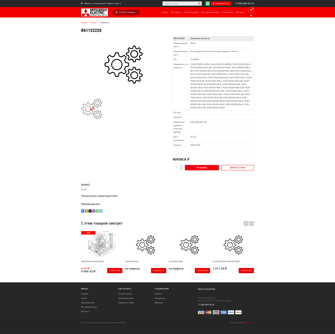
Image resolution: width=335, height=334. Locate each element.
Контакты (85, 311)
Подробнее (114, 271)
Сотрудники (160, 298)
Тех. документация (89, 307)
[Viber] (93, 211)
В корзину (202, 167)
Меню (84, 289)
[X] (90, 211)
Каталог (94, 23)
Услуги (84, 298)
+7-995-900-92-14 (244, 3)
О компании (162, 289)
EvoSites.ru (250, 323)
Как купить (124, 289)
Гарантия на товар (126, 303)
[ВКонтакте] (82, 211)
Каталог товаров (127, 12)
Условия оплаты (125, 294)
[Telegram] (101, 211)
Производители (88, 303)
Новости (158, 294)
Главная (84, 23)
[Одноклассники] (86, 211)
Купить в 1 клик (237, 167)
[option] (123, 64)
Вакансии (159, 303)
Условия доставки (126, 298)
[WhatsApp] (97, 211)
